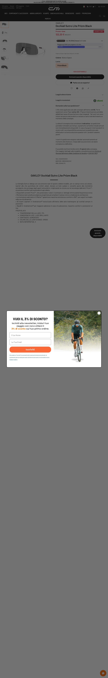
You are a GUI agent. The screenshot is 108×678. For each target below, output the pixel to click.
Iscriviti (30, 349)
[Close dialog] (99, 313)
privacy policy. (13, 359)
